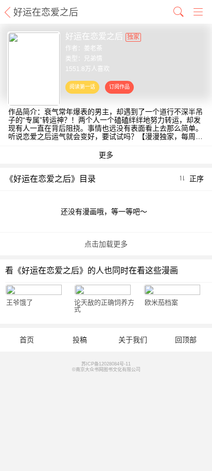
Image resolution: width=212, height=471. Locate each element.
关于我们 (132, 340)
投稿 (80, 340)
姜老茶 (93, 48)
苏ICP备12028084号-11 (106, 364)
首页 (27, 340)
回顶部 (186, 340)
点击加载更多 (106, 244)
